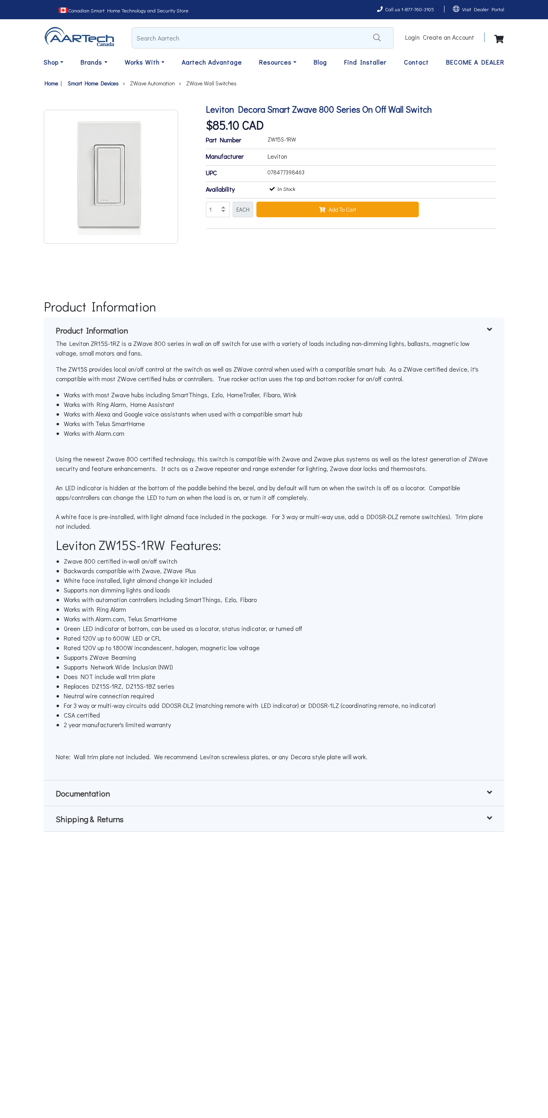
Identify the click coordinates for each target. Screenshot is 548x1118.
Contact (416, 62)
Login (412, 37)
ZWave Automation (152, 83)
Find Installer (365, 62)
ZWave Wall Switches (211, 83)
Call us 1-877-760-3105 (409, 9)
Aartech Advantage (212, 62)
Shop (51, 62)
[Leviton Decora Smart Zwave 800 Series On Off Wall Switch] (110, 176)
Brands (91, 62)
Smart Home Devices (93, 83)
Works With (142, 62)
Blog (320, 62)
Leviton (277, 156)
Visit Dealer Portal (483, 9)
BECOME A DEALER (475, 62)
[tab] (274, 330)
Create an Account (448, 37)
